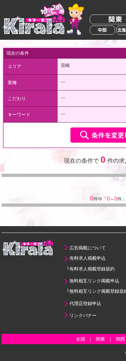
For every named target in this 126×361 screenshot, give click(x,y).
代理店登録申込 (85, 303)
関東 (100, 339)
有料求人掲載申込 (87, 258)
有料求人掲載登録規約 (92, 268)
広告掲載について (87, 247)
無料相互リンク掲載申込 (94, 280)
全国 (80, 339)
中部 (102, 30)
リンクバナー (83, 315)
